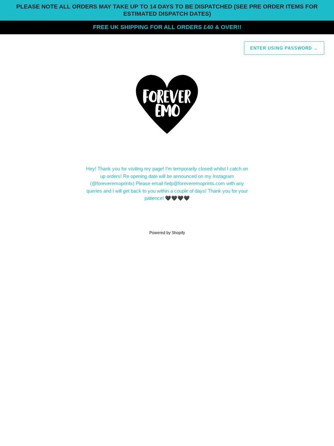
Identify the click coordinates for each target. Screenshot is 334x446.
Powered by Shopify (167, 233)
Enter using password (284, 48)
